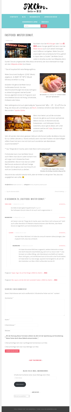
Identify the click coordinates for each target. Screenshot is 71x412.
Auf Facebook (35, 360)
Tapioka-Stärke (19, 110)
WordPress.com (52, 409)
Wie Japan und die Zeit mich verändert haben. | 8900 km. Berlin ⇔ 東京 (34, 280)
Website (7, 331)
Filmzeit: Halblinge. (60, 191)
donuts (31, 184)
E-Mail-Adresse (10, 325)
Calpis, (50, 128)
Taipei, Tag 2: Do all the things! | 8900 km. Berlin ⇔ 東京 (29, 273)
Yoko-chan (8, 204)
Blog (24, 17)
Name (7, 320)
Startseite (14, 17)
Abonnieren (20, 384)
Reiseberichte (35, 17)
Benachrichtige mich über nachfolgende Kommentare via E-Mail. (26, 343)
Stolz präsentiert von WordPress (24, 409)
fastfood (42, 184)
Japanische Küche (50, 17)
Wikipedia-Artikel (16, 64)
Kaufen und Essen (17, 184)
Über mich (45, 22)
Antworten (62, 204)
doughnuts (36, 184)
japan (45, 184)
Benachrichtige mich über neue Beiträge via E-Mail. (22, 347)
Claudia (11, 232)
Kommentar (9, 298)
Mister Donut (37, 49)
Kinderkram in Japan (29, 22)
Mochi (34, 108)
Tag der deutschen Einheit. (12, 191)
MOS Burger (51, 44)
